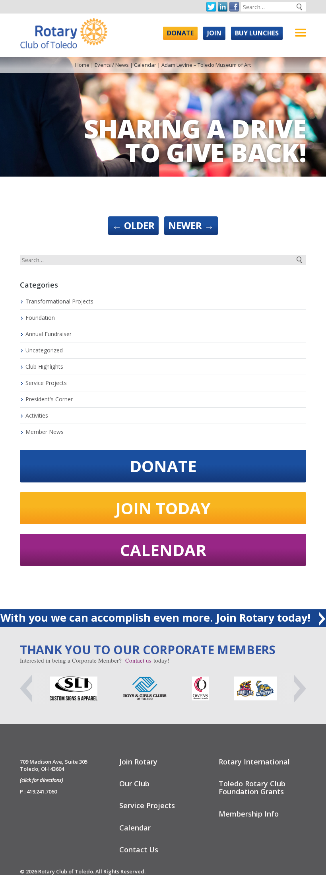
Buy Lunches (257, 33)
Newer (191, 225)
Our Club (134, 783)
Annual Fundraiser (48, 334)
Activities (36, 415)
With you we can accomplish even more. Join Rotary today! (156, 617)
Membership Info (249, 814)
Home (82, 64)
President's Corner (49, 399)
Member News (44, 432)
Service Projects (46, 383)
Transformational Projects (59, 301)
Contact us (138, 660)
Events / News (112, 64)
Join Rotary (138, 761)
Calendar (145, 64)
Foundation (40, 317)
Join (214, 33)
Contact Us (138, 849)
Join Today (163, 508)
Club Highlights (44, 366)
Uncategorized (44, 350)
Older (133, 225)
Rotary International (254, 761)
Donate (180, 33)
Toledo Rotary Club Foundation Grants (252, 787)
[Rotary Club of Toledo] (63, 31)
